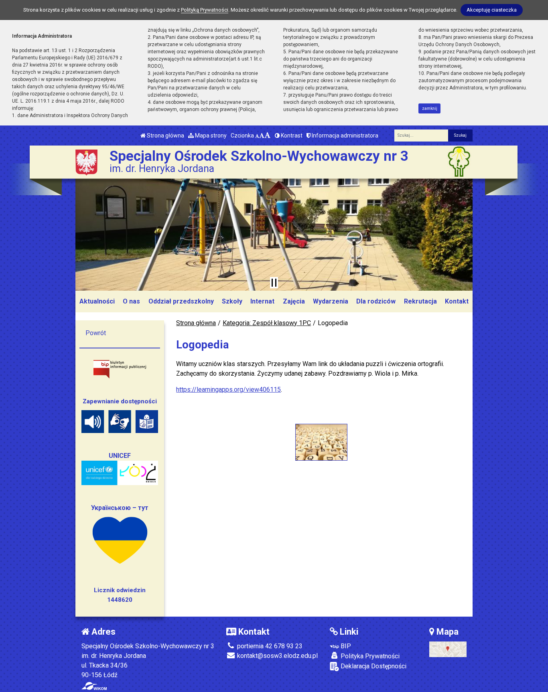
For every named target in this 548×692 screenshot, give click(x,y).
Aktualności (97, 301)
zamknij (429, 108)
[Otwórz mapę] (448, 649)
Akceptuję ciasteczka (492, 10)
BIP (345, 646)
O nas (131, 301)
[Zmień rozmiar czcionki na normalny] (257, 135)
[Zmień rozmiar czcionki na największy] (267, 135)
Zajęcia (294, 301)
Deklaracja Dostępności (372, 666)
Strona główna (165, 135)
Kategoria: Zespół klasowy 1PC (267, 323)
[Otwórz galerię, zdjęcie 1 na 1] (321, 442)
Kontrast (291, 135)
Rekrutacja (420, 301)
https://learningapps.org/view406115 (228, 389)
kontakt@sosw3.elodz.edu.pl (276, 656)
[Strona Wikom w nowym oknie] (94, 686)
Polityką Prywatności (204, 10)
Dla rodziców (376, 301)
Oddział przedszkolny (181, 301)
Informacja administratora (344, 135)
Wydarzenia (330, 301)
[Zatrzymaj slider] (274, 283)
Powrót (95, 333)
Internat (262, 301)
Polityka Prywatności (369, 656)
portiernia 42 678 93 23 (268, 646)
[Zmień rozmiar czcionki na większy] (261, 135)
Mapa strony (210, 135)
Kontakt (457, 301)
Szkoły (232, 301)
